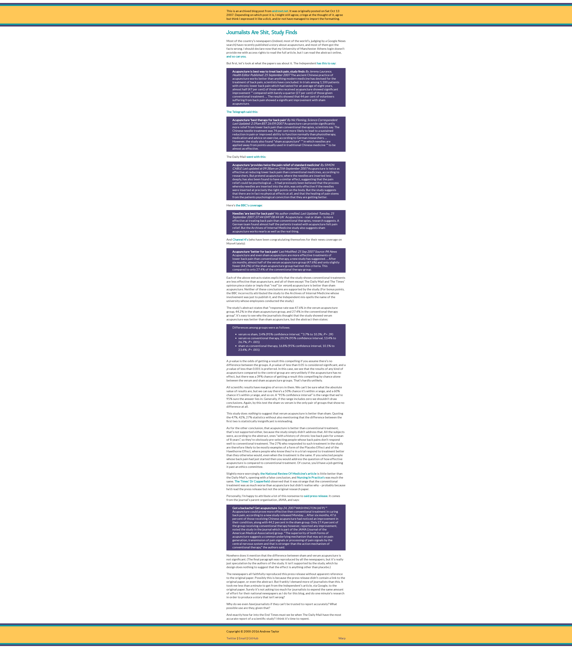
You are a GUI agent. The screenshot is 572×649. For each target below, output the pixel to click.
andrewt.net (280, 11)
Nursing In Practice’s (311, 477)
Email (242, 638)
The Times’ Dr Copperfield (252, 481)
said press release (316, 496)
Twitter (231, 638)
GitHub (253, 638)
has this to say (326, 63)
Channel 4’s (240, 239)
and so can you (236, 56)
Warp (342, 638)
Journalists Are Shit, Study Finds (261, 33)
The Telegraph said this (241, 111)
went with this (256, 156)
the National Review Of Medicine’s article (288, 473)
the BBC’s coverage (249, 205)
